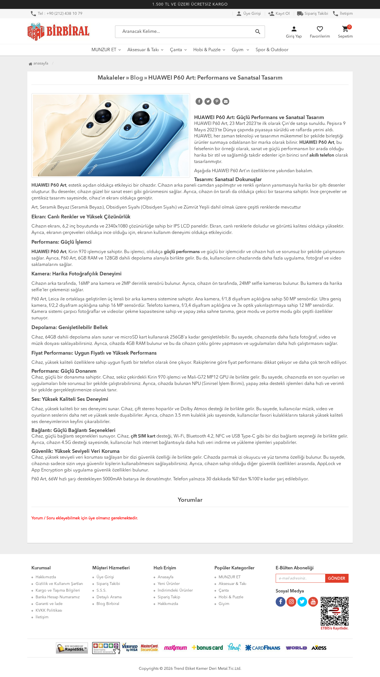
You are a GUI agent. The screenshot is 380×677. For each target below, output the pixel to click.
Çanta (176, 50)
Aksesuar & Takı (143, 50)
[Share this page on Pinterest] (217, 101)
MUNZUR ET (104, 50)
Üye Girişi (248, 14)
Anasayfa (40, 63)
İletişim (342, 14)
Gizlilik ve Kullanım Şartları (59, 584)
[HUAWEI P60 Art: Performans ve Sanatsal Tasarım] (110, 135)
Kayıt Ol (279, 14)
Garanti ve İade (49, 604)
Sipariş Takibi (312, 14)
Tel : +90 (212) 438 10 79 (56, 14)
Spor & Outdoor (272, 50)
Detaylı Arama (109, 597)
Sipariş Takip (169, 597)
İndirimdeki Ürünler (175, 590)
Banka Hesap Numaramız (58, 597)
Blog (136, 78)
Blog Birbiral (108, 604)
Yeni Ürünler (169, 584)
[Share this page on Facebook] (199, 101)
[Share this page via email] (226, 101)
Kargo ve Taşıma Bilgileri (58, 590)
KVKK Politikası (49, 610)
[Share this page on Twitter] (208, 101)
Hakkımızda (46, 577)
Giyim (238, 50)
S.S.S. (102, 590)
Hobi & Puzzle (207, 50)
